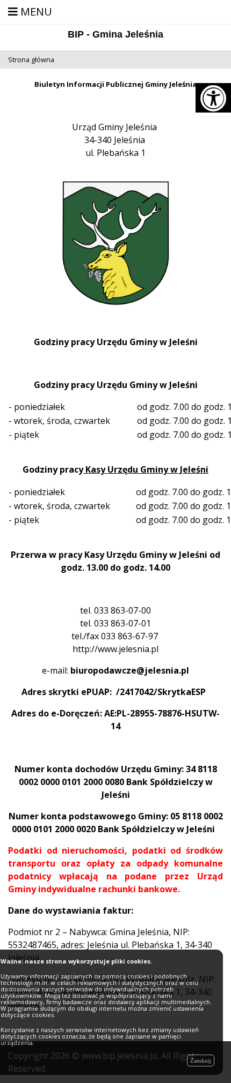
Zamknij (200, 1060)
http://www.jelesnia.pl (115, 649)
